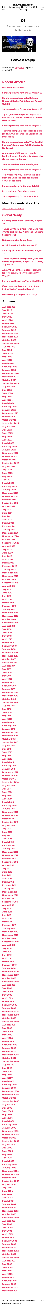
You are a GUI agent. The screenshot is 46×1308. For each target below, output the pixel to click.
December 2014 (10, 772)
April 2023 (7, 440)
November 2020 (10, 536)
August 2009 (8, 985)
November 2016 (10, 696)
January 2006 (9, 1128)
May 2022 (7, 476)
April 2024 (7, 400)
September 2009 (10, 981)
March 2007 (8, 1081)
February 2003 (9, 1241)
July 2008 (7, 1028)
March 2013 (8, 842)
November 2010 (10, 935)
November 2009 (10, 975)
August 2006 (8, 1104)
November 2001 (10, 1290)
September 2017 (10, 662)
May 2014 (7, 795)
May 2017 (7, 676)
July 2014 (7, 789)
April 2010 (7, 958)
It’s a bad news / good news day (18, 191)
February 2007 (9, 1084)
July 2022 (7, 470)
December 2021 (10, 493)
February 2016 (9, 725)
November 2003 (10, 1211)
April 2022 (7, 480)
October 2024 (9, 380)
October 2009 (9, 978)
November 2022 (10, 456)
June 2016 (7, 712)
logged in (19, 67)
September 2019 (10, 583)
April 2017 (7, 679)
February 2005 (9, 1164)
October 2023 (9, 420)
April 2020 (7, 559)
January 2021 (8, 529)
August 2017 (8, 666)
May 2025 (7, 357)
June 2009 (7, 991)
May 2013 (7, 835)
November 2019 (10, 576)
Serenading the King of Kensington (20, 164)
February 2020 (9, 566)
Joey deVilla (16, 26)
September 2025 (10, 343)
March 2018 (8, 642)
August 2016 (8, 706)
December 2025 (10, 333)
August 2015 (8, 745)
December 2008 (10, 1011)
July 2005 (7, 1148)
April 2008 (7, 1038)
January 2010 (9, 968)
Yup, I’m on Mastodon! (13, 208)
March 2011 (7, 922)
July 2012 (6, 868)
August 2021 (8, 506)
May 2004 (7, 1194)
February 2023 (9, 446)
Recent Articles (13, 82)
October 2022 (9, 460)
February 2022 (9, 486)
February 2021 (9, 526)
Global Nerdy (12, 215)
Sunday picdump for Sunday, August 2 (21, 169)
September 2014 (10, 782)
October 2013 (9, 819)
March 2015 (8, 762)
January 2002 (9, 1284)
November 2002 (10, 1251)
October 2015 (9, 739)
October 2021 (9, 499)
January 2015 (8, 769)
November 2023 (10, 416)
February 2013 (9, 845)
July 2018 (7, 629)
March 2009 (8, 1001)
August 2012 (8, 865)
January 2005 (9, 1168)
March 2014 (8, 802)
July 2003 (7, 1224)
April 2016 (7, 719)
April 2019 (7, 599)
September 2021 (10, 503)
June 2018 (7, 632)
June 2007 (7, 1071)
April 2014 (7, 799)
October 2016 (9, 699)
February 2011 (9, 925)
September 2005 (10, 1141)
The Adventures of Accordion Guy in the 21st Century (23, 7)
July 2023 (7, 430)
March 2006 (8, 1121)
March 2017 (8, 682)
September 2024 (10, 383)
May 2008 (7, 1035)
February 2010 (9, 965)
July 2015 (6, 749)
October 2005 (9, 1138)
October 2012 (9, 858)
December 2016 (10, 692)
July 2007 (7, 1068)
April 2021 (7, 519)
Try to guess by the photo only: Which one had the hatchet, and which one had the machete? (22, 117)
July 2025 (7, 350)
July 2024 (7, 390)
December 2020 (10, 533)
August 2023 (8, 426)
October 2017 (9, 659)
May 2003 (7, 1231)
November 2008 (10, 1015)
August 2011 (8, 905)
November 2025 (10, 337)
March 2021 (8, 523)
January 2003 (9, 1244)
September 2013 (10, 822)
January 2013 (8, 848)
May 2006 (7, 1114)
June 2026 (7, 313)
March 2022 (8, 483)
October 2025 (9, 340)
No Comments (24, 30)
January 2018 (9, 649)
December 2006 (10, 1091)
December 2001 (10, 1287)
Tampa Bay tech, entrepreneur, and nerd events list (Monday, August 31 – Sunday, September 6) (22, 232)
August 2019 (8, 586)
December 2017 (10, 652)
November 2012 (10, 855)
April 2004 (7, 1197)
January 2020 (9, 569)
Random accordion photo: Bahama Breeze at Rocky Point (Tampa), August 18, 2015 (22, 101)
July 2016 (6, 709)
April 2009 (7, 998)
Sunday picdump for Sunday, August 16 (22, 109)
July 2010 (7, 948)
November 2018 (10, 616)
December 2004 (10, 1171)
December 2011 (10, 892)
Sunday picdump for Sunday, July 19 (20, 196)
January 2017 (8, 689)
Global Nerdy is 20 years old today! (19, 294)
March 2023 (8, 443)
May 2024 (7, 396)
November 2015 (10, 735)
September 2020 (10, 543)
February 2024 (9, 406)
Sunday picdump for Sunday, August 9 (21, 125)
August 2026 (8, 307)
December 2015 (10, 732)
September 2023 (10, 423)
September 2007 (10, 1061)
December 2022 (10, 453)
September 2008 (10, 1021)
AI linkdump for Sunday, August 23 (20, 245)
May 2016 (7, 715)
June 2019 (7, 593)
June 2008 (7, 1031)
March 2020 (8, 563)
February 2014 (9, 805)
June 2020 (7, 553)
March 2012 (8, 882)
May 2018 (7, 636)
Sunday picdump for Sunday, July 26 (20, 186)
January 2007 (9, 1088)
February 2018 (9, 646)
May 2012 (7, 875)
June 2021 (7, 513)
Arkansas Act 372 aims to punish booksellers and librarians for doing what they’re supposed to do (23, 156)
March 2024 (8, 403)
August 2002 (8, 1261)
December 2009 (10, 971)
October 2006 (9, 1098)
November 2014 (10, 775)
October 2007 (9, 1058)
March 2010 (8, 961)
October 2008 (9, 1018)
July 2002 (7, 1264)
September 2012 (10, 862)
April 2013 (7, 838)
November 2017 (10, 656)
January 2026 (9, 330)
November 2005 (10, 1134)
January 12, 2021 (33, 26)
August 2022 (8, 466)
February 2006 (9, 1124)
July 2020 (7, 549)
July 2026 (7, 310)
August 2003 (8, 1221)
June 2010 (7, 951)
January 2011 (8, 928)
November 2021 (10, 496)
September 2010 (10, 942)
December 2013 (10, 812)
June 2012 (7, 872)
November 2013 (10, 815)
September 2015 (10, 742)
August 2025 (8, 347)
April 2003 (7, 1234)
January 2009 (9, 1008)
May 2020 (7, 556)
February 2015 (9, 765)
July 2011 (6, 908)
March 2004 (8, 1201)
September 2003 (10, 1217)
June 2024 (7, 393)
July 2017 (6, 669)
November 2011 (10, 895)
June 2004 (7, 1191)
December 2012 (10, 852)
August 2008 (8, 1025)
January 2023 (9, 450)
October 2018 (9, 619)
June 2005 (7, 1151)
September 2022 (10, 463)
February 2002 (9, 1281)
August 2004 (8, 1184)
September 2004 (10, 1181)
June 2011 (7, 912)
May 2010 (7, 955)
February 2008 (9, 1045)
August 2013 (8, 825)
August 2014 (8, 785)
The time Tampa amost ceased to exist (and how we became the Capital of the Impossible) (22, 134)
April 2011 (7, 918)
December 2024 (10, 373)
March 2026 (8, 323)
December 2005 (10, 1131)
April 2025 (7, 360)
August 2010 (8, 945)
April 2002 (7, 1274)
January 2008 (9, 1048)
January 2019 (8, 609)
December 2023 (10, 413)
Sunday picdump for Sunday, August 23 (22, 93)
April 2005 (7, 1158)
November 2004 (10, 1174)
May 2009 (7, 995)
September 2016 (10, 702)
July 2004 (7, 1187)
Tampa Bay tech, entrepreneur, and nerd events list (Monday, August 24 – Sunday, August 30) (22, 261)
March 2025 (8, 363)
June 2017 (7, 672)
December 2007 (10, 1051)
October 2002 (9, 1254)
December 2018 (10, 612)
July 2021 (6, 509)
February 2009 (9, 1005)
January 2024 (9, 410)
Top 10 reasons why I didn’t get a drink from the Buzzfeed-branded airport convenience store (21, 178)
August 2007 (8, 1064)
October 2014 (9, 779)
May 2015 (7, 755)
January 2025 (9, 370)
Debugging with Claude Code (17, 240)
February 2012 (9, 885)
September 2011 (10, 902)
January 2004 (9, 1204)
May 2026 (7, 317)
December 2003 (10, 1207)
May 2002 (7, 1271)
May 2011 (6, 915)
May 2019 (7, 596)
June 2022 (7, 473)
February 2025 (9, 366)
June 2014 (7, 792)
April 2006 (7, 1118)
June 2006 (7, 1111)
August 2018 (8, 626)
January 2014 (9, 809)
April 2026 (7, 320)
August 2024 (8, 386)
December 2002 (10, 1247)
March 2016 (8, 722)
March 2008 (8, 1041)
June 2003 (7, 1227)
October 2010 (9, 938)
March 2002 (8, 1277)
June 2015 (7, 752)
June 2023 (7, 433)
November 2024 (10, 376)
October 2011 (8, 898)
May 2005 (7, 1154)
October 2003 (9, 1214)
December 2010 (10, 932)
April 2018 (7, 639)
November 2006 (10, 1094)
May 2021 (7, 516)
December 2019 (10, 573)
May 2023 (7, 436)
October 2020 (9, 539)
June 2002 (7, 1267)
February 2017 (9, 686)
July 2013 (6, 828)
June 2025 (7, 353)
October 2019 (9, 579)
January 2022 (9, 489)
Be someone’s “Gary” (13, 87)
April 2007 (7, 1078)
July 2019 (6, 589)
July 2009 (7, 988)
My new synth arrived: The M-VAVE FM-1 (22, 281)
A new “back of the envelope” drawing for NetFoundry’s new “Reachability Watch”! (21, 273)
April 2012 (7, 878)
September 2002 (10, 1257)
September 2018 (10, 622)
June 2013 (7, 832)
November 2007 (10, 1055)
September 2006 (10, 1101)
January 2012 (8, 888)
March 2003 (8, 1237)
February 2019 (9, 606)
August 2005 (8, 1144)
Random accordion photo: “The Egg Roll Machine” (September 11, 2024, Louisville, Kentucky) (22, 145)
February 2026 (9, 327)
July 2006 (7, 1108)
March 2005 (8, 1161)
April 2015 (7, 759)
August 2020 (8, 546)
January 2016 (8, 729)
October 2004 (9, 1177)
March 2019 (8, 602)
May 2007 (7, 1074)
